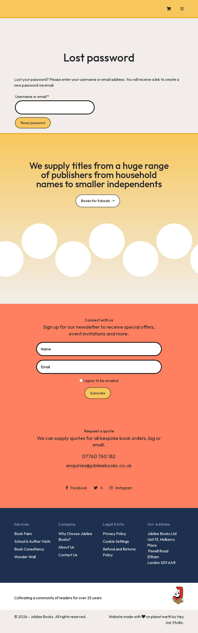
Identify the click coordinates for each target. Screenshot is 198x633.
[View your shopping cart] (169, 9)
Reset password (33, 123)
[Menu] (182, 9)
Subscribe (97, 393)
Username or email (39, 96)
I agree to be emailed (100, 380)
